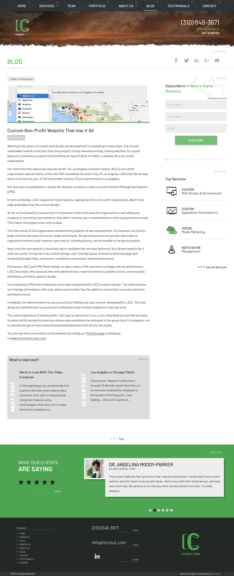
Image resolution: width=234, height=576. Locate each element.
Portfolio (99, 4)
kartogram (216, 573)
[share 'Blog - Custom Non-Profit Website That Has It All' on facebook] (176, 60)
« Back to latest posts (21, 78)
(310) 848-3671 (200, 22)
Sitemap (22, 562)
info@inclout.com (109, 542)
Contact (211, 4)
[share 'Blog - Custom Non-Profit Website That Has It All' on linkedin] (196, 60)
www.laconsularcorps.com (28, 338)
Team (73, 4)
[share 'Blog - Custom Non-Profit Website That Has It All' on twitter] (186, 60)
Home (24, 4)
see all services (216, 267)
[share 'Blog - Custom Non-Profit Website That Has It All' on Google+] (206, 60)
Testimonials (181, 4)
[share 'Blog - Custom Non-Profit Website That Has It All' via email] (217, 60)
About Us (127, 4)
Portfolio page (95, 333)
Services (48, 4)
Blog (152, 4)
